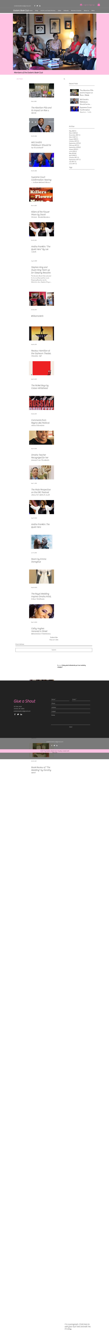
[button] (98, 4)
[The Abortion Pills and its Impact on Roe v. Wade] (41, 90)
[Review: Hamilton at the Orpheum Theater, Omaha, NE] (41, 333)
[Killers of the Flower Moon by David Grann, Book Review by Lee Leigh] (41, 195)
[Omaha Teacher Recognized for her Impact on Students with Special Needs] (41, 438)
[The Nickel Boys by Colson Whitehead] (41, 368)
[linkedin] (40, 6)
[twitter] (37, 6)
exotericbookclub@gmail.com (22, 6)
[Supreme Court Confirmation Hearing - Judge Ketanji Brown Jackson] (41, 160)
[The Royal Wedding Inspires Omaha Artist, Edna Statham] (41, 577)
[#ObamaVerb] (41, 299)
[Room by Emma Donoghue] (41, 542)
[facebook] (35, 6)
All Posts (20, 79)
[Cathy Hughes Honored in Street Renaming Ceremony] (41, 611)
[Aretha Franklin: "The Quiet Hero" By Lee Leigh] (41, 229)
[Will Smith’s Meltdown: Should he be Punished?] (41, 125)
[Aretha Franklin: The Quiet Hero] (41, 507)
